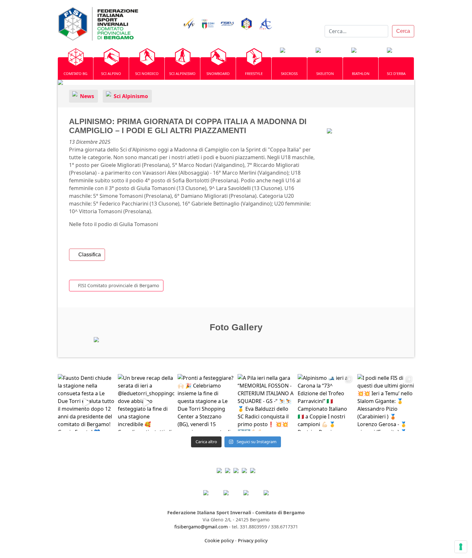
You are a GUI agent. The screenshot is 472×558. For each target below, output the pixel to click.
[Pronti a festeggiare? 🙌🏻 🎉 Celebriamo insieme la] (206, 402)
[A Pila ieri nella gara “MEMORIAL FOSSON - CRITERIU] (266, 402)
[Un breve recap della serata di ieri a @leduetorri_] (146, 402)
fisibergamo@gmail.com (201, 527)
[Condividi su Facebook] (338, 128)
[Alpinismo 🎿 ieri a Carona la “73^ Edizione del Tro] (326, 402)
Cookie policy (219, 540)
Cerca (403, 31)
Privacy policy (252, 540)
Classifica (89, 254)
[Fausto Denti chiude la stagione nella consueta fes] (86, 402)
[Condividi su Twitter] (351, 128)
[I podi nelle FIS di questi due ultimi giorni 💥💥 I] (385, 402)
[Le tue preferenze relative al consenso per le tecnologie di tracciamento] (461, 547)
